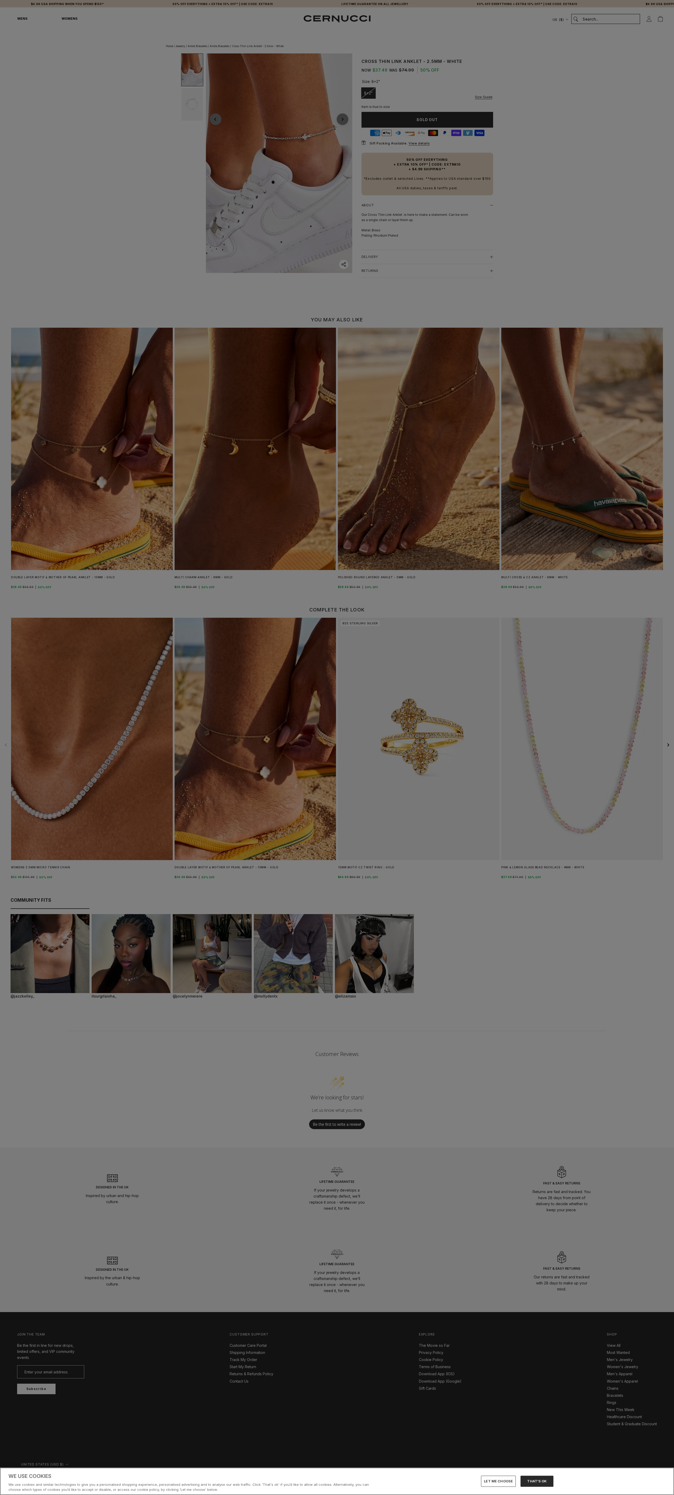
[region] (337, 1481)
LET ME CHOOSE (498, 1481)
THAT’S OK (537, 1481)
